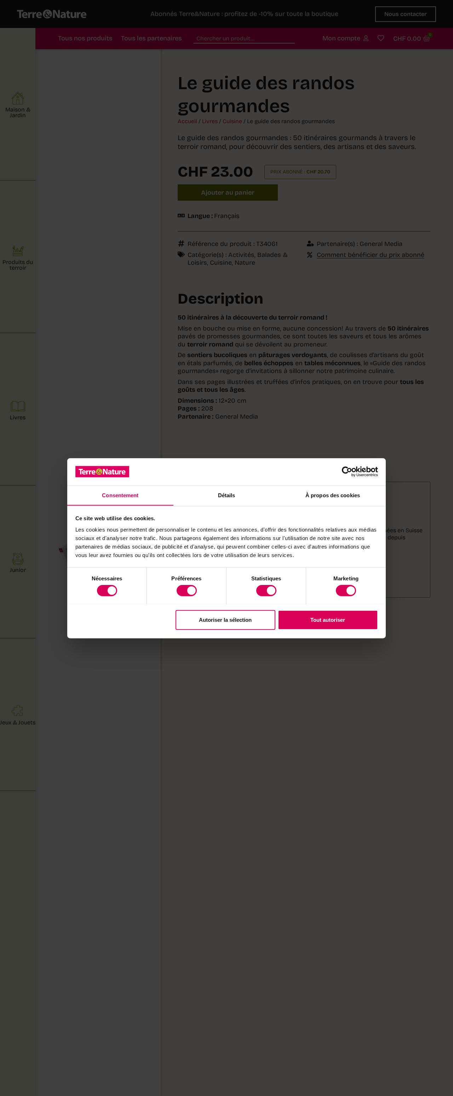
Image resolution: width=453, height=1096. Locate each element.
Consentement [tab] (120, 495)
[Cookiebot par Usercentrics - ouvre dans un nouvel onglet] (347, 471)
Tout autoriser (327, 619)
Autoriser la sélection (225, 619)
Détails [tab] (226, 495)
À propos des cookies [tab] (332, 495)
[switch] (187, 590)
